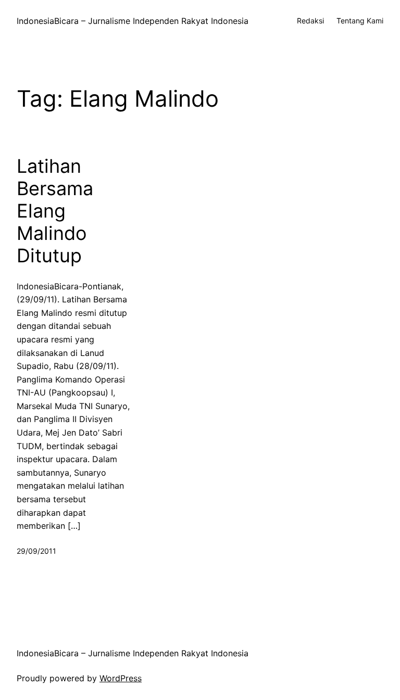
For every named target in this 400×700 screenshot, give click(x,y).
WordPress (120, 678)
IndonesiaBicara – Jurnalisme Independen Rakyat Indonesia (132, 21)
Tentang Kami (359, 20)
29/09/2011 (36, 550)
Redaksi (310, 20)
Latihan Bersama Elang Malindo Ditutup (55, 211)
